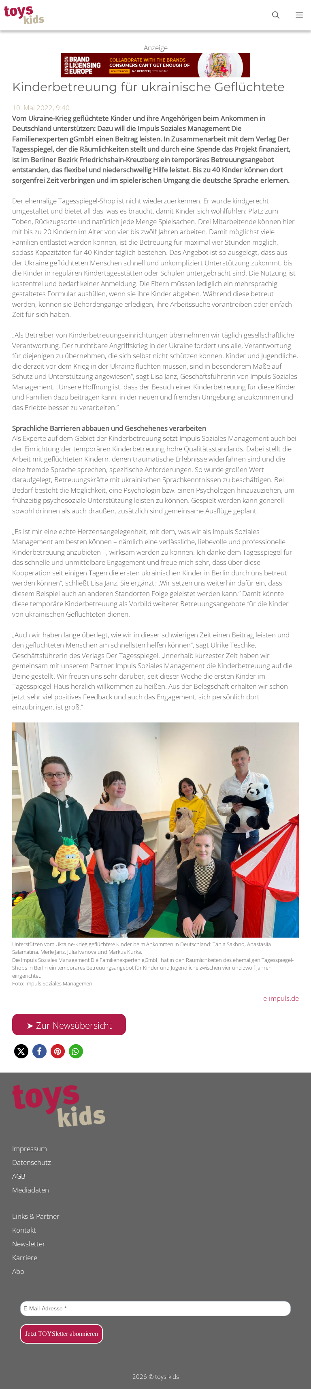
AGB (19, 1176)
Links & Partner (36, 1216)
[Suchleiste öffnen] (276, 15)
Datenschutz (31, 1162)
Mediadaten (30, 1190)
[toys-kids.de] (24, 15)
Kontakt (24, 1230)
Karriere (24, 1257)
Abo (18, 1271)
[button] (21, 1051)
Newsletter (28, 1243)
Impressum (29, 1148)
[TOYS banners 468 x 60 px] (155, 74)
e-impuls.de (281, 998)
